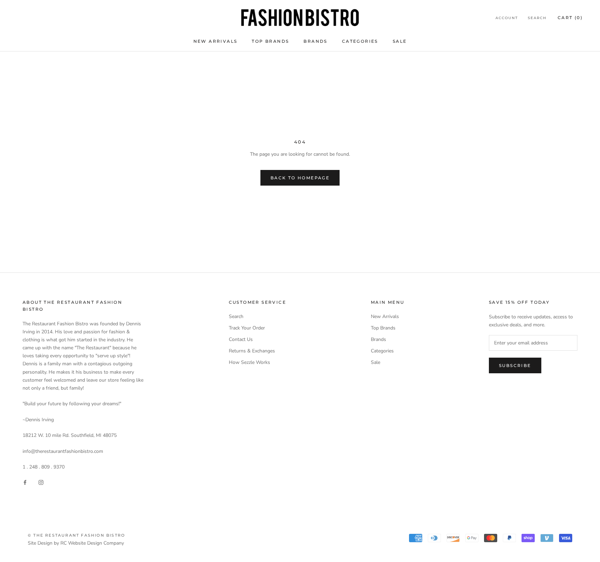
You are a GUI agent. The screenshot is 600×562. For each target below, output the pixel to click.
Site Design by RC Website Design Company (76, 543)
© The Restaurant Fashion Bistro (76, 535)
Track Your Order (247, 328)
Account (506, 18)
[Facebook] (25, 482)
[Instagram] (41, 482)
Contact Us (241, 339)
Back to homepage (300, 177)
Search (537, 18)
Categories (360, 41)
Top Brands (270, 41)
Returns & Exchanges (252, 351)
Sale (400, 41)
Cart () (570, 17)
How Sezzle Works (249, 362)
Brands (315, 41)
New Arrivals (215, 41)
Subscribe (515, 365)
